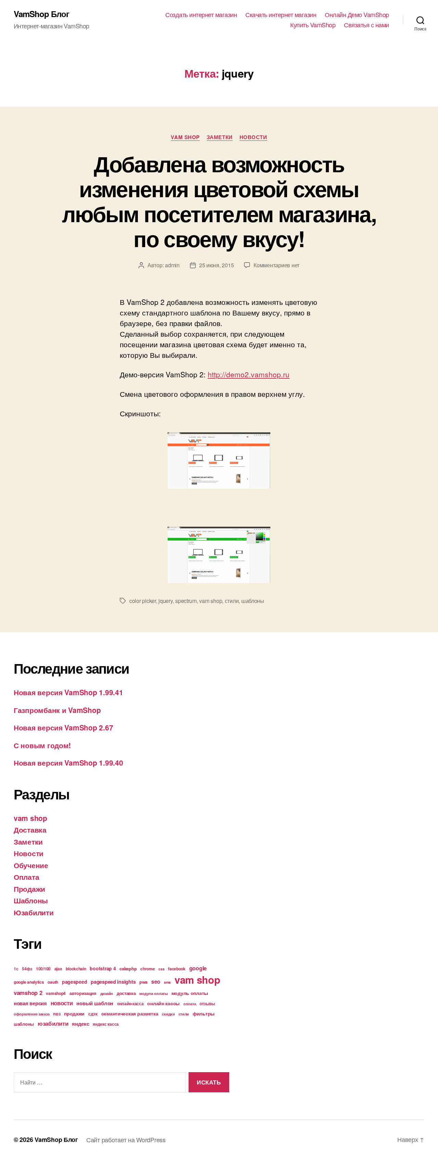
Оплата (26, 877)
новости (62, 1003)
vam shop (185, 137)
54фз (27, 969)
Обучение (31, 865)
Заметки (220, 137)
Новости (253, 137)
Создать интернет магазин (201, 14)
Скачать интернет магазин (280, 14)
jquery (165, 601)
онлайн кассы (163, 1003)
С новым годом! (42, 745)
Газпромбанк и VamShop (57, 710)
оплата (189, 1003)
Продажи (29, 889)
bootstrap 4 (103, 968)
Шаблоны (31, 900)
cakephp (128, 968)
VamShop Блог (41, 14)
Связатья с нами (366, 25)
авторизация (82, 993)
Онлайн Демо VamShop (357, 14)
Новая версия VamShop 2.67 (63, 727)
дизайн (106, 993)
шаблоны (252, 601)
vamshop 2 (28, 992)
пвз (56, 1013)
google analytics (29, 982)
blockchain (76, 969)
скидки (168, 1013)
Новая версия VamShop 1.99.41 (68, 692)
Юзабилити (34, 912)
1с (16, 969)
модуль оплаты (189, 992)
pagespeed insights (113, 981)
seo (155, 981)
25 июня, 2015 (216, 265)
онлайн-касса (130, 1003)
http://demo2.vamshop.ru (248, 374)
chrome (147, 969)
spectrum (186, 601)
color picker (142, 601)
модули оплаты (153, 993)
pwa (143, 982)
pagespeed (74, 981)
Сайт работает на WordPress (126, 1139)
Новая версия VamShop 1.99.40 (68, 762)
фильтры (204, 1013)
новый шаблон (94, 1003)
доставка (126, 993)
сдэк (93, 1014)
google (198, 968)
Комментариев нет (276, 265)
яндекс (80, 1023)
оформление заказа (31, 1013)
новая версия (30, 1003)
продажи (74, 1013)
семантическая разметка (129, 1013)
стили (232, 601)
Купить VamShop (312, 25)
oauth (53, 982)
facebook (176, 969)
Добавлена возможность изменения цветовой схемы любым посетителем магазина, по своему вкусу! (219, 201)
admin (172, 265)
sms (167, 982)
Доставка (30, 829)
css (161, 968)
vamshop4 (56, 993)
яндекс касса (106, 1024)
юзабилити (53, 1023)
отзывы (207, 1003)
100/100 (43, 969)
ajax (58, 969)
